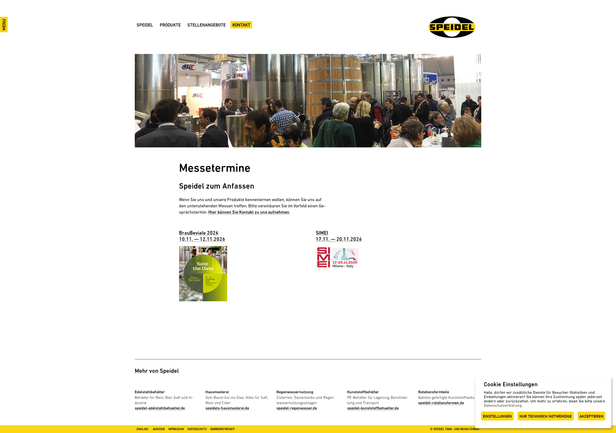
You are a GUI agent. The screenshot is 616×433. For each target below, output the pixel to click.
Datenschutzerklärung (503, 405)
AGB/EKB (159, 429)
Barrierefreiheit (223, 429)
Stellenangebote (206, 24)
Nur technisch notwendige (546, 416)
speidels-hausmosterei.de (227, 408)
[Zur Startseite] (452, 27)
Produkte (170, 24)
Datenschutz (197, 429)
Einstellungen (497, 416)
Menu (3, 24)
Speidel (145, 24)
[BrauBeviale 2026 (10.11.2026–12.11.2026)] (203, 273)
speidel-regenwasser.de (296, 408)
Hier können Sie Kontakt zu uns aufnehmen (248, 212)
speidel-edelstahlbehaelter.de (160, 408)
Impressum (176, 429)
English (142, 429)
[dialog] (543, 402)
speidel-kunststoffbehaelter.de (373, 408)
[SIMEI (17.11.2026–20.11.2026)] (340, 256)
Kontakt (241, 24)
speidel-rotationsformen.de (441, 402)
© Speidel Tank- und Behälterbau (454, 429)
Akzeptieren (591, 416)
